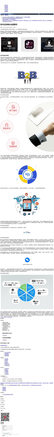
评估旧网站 (5, 335)
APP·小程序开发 (8, 352)
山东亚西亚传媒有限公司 (13, 385)
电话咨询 (4, 390)
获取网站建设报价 (3, 345)
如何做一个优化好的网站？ (9, 19)
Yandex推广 (7, 374)
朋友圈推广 (7, 370)
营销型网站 (7, 353)
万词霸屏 (6, 371)
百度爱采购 (7, 368)
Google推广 (7, 373)
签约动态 (6, 9)
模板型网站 (7, 355)
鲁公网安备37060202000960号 (35, 385)
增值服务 (6, 7)
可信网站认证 (7, 365)
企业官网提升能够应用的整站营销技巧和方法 (13, 18)
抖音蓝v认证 (7, 364)
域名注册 (6, 359)
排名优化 (6, 8)
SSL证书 (6, 362)
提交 (3, 435)
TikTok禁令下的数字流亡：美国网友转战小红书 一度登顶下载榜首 (16, 17)
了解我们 (6, 10)
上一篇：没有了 (3, 317)
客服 (12, 394)
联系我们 (6, 11)
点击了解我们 (2, 14)
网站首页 (6, 5)
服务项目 (6, 6)
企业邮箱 (6, 358)
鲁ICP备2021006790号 (26, 385)
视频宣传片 (7, 363)
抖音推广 (6, 369)
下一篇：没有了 (9, 317)
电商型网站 (7, 354)
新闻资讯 (4, 389)
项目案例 (4, 388)
